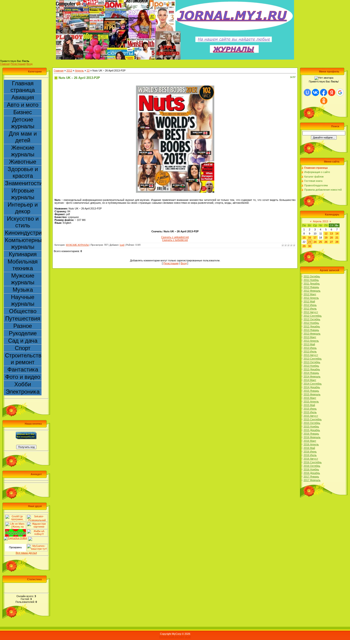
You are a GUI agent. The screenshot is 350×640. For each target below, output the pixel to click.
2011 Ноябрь (311, 280)
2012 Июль (310, 308)
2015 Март (310, 397)
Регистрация (18, 63)
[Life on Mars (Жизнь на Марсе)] (15, 523)
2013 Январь (311, 330)
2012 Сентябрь (313, 315)
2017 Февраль (312, 480)
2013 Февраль (312, 333)
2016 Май (309, 448)
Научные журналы (22, 300)
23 (88, 70)
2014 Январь (311, 372)
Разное (22, 326)
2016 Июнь (310, 451)
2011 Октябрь (312, 276)
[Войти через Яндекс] (331, 92)
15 (304, 237)
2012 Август (311, 312)
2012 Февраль (312, 290)
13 (331, 233)
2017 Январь (311, 476)
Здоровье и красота (23, 172)
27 (331, 241)
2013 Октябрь (312, 362)
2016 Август (311, 458)
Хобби (22, 384)
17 (315, 237)
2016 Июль (310, 455)
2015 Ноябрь (311, 426)
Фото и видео (22, 377)
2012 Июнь (310, 305)
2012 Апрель (311, 297)
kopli (122, 245)
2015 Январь (311, 390)
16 (309, 237)
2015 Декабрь (312, 430)
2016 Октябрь (312, 465)
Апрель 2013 (320, 221)
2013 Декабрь (312, 369)
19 (326, 237)
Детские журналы (22, 122)
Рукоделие (23, 333)
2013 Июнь (310, 347)
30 (309, 246)
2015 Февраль (312, 394)
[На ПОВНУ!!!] (37, 530)
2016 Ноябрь (311, 469)
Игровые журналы (22, 193)
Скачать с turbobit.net (175, 240)
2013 (69, 70)
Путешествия (22, 318)
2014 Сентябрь (313, 383)
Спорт (22, 348)
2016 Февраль (312, 437)
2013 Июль (310, 351)
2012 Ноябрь (311, 322)
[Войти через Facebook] (323, 92)
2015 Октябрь (312, 423)
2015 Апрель (311, 401)
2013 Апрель (311, 340)
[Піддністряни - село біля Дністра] (38, 538)
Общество (22, 311)
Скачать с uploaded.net (175, 237)
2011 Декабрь (312, 283)
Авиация (22, 97)
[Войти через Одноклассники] (323, 100)
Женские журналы (22, 150)
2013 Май (309, 344)
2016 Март (310, 440)
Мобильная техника (23, 264)
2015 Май (309, 405)
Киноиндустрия (23, 232)
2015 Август (311, 415)
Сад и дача (22, 340)
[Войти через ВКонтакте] (315, 92)
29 (304, 246)
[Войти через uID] (307, 92)
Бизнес (22, 112)
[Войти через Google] (340, 92)
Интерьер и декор (23, 207)
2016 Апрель (311, 444)
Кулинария (23, 254)
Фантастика (22, 369)
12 (326, 233)
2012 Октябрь (312, 319)
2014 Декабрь (312, 387)
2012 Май (309, 301)
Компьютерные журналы (23, 243)
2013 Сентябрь (313, 358)
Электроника (23, 391)
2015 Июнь (310, 408)
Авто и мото (22, 105)
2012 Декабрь (312, 326)
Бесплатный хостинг (171, 636)
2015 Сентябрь (313, 419)
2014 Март (310, 380)
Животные (22, 161)
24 (315, 241)
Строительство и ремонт (23, 358)
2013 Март (310, 337)
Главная (5, 63)
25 (320, 241)
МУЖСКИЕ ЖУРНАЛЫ (77, 245)
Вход (29, 63)
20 (331, 237)
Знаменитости (23, 183)
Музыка (23, 289)
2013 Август (311, 355)
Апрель (79, 70)
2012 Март (310, 294)
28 (336, 241)
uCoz (188, 636)
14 (336, 233)
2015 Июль (310, 412)
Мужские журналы (22, 278)
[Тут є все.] (37, 523)
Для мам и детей (23, 136)
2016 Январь (311, 433)
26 (326, 241)
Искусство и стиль (23, 222)
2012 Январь (311, 287)
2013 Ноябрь (311, 365)
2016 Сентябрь (313, 462)
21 (336, 237)
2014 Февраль (312, 376)
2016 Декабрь (312, 473)
